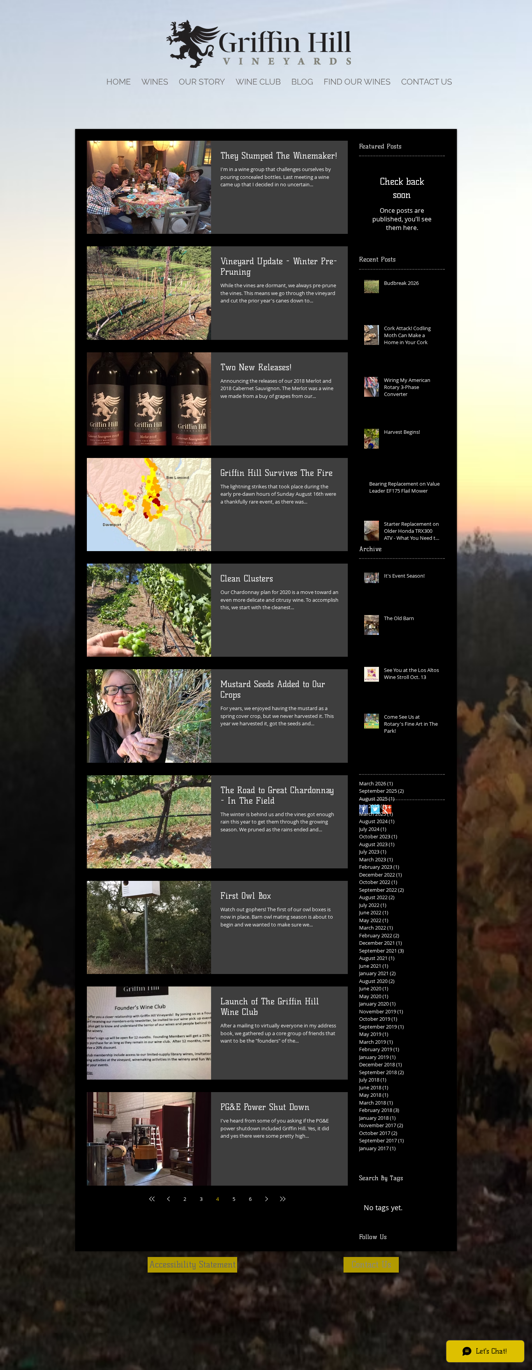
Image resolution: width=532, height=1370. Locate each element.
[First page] (152, 1199)
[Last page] (283, 1199)
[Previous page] (168, 1199)
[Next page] (266, 1199)
